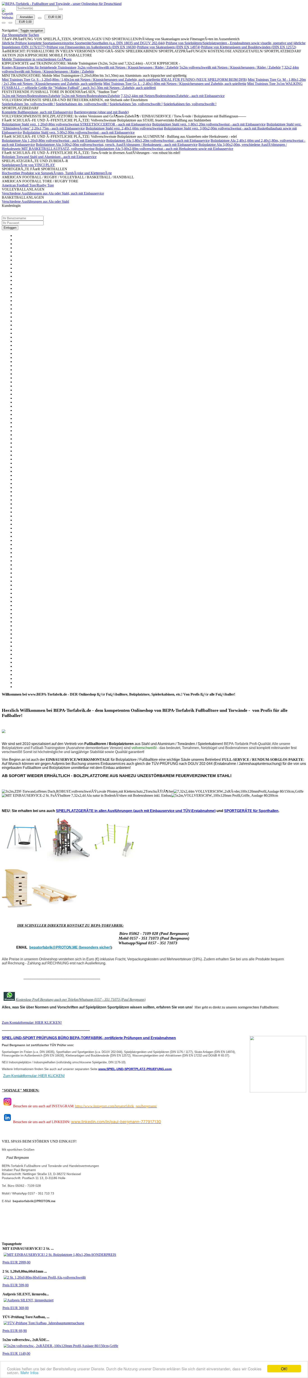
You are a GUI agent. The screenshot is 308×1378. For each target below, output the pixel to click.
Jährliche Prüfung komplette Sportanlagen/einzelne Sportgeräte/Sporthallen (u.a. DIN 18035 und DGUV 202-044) (83, 43)
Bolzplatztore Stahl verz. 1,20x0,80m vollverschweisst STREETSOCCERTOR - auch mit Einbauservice (76, 124)
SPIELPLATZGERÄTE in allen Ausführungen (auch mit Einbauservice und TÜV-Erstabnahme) (136, 811)
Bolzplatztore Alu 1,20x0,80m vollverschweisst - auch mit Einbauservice (53, 140)
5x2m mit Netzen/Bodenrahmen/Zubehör (90, 96)
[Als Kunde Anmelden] (3, 22)
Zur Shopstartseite (15, 35)
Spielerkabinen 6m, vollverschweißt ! (189, 104)
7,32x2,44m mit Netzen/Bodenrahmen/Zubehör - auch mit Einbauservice (173, 96)
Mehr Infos (30, 1372)
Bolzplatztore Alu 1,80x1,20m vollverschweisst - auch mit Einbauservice (158, 140)
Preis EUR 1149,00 (16, 1353)
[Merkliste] (39, 18)
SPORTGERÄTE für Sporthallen (251, 811)
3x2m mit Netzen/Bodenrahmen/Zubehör (31, 96)
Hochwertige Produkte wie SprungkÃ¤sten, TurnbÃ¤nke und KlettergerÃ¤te (57, 173)
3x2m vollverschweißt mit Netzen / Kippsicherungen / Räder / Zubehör (128, 67)
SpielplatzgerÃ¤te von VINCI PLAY (28, 165)
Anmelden (25, 17)
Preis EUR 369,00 (15, 1308)
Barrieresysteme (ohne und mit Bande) (101, 112)
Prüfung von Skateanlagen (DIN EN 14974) (168, 47)
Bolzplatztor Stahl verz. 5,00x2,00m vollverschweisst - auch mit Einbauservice (79, 132)
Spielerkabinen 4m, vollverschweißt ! (82, 104)
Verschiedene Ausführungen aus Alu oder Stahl (35, 201)
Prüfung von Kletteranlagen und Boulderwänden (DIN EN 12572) (248, 47)
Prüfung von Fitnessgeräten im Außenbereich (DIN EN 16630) (91, 47)
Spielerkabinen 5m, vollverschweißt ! (136, 104)
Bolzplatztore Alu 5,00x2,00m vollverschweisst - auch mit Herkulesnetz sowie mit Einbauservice (164, 149)
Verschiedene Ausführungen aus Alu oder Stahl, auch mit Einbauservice (53, 193)
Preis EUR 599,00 (15, 1285)
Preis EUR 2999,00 (16, 1262)
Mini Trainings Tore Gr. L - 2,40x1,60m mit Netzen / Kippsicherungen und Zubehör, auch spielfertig (174, 84)
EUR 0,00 (53, 17)
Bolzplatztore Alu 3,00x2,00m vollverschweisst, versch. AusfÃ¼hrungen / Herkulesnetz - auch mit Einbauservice (117, 145)
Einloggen (10, 227)
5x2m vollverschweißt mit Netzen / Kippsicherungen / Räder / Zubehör (230, 67)
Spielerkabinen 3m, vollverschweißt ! (28, 104)
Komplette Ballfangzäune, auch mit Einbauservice (37, 112)
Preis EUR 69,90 (14, 1331)
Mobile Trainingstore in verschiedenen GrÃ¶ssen (36, 59)
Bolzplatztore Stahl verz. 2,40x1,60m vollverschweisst (124, 128)
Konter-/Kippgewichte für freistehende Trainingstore (39, 67)
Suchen (33, 35)
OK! (284, 1368)
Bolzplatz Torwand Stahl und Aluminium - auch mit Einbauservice (49, 157)
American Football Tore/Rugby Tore (28, 185)
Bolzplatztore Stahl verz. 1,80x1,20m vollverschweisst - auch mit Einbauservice (209, 124)
